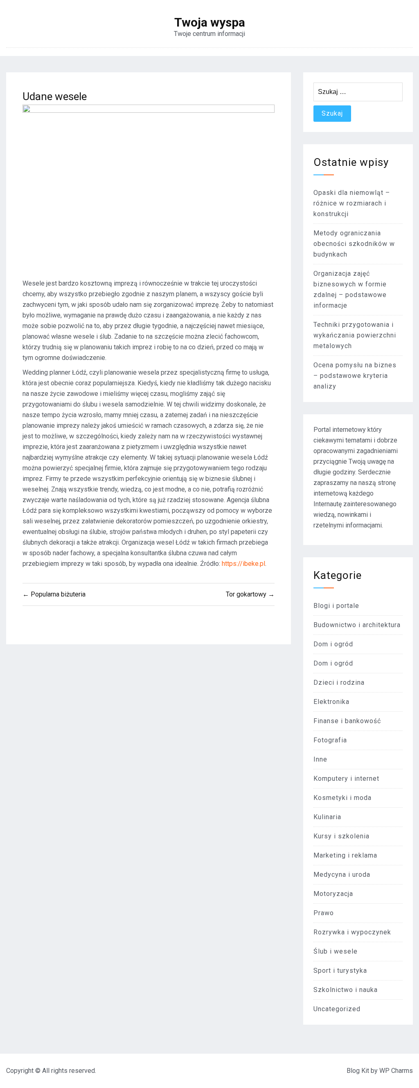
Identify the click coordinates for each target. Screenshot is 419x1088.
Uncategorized (336, 1009)
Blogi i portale (336, 606)
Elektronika (331, 702)
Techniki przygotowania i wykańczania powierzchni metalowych (354, 335)
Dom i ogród (333, 644)
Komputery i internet (346, 778)
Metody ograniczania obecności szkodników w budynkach (354, 243)
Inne (320, 759)
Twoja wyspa (209, 22)
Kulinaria (327, 817)
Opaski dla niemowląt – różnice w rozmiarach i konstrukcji (351, 203)
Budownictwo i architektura (357, 625)
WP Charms (396, 1071)
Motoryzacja (333, 894)
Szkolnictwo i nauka (345, 990)
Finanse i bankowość (347, 721)
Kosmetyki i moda (342, 798)
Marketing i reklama (345, 855)
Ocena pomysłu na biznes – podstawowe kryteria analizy (354, 375)
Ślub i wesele (335, 951)
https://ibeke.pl (243, 563)
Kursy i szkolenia (341, 836)
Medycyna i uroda (341, 874)
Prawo (323, 913)
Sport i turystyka (340, 970)
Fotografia (330, 740)
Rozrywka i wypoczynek (352, 932)
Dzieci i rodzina (339, 682)
